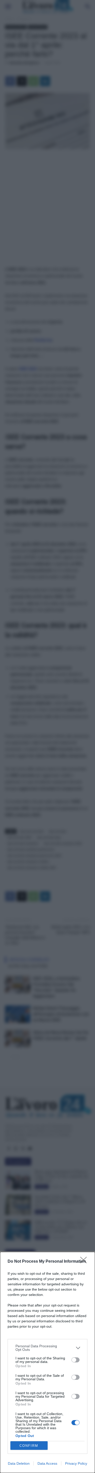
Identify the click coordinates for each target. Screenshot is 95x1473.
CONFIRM (29, 1446)
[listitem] (47, 1347)
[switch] (75, 1359)
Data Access (47, 1463)
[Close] (85, 1261)
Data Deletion (19, 1463)
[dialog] (47, 1362)
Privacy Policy (76, 1463)
